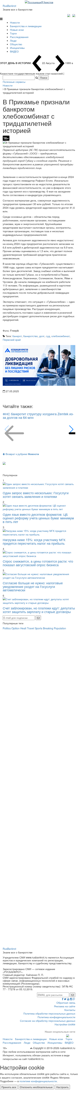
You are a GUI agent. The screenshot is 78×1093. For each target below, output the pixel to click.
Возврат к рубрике (22, 454)
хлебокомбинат (60, 336)
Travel (30, 628)
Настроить (62, 1087)
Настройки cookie (65, 1024)
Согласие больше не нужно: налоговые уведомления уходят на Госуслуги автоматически (33, 586)
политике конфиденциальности (38, 1081)
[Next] (71, 429)
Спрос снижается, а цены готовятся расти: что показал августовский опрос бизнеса (38, 563)
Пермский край (12, 339)
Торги (13, 33)
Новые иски (17, 29)
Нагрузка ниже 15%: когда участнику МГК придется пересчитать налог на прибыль (34, 541)
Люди (13, 40)
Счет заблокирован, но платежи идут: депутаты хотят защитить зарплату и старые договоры (39, 610)
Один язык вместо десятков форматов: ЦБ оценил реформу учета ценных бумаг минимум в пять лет (38, 518)
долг (41, 336)
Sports (38, 628)
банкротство (30, 336)
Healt (23, 628)
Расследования (19, 37)
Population (60, 628)
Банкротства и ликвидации (26, 26)
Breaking (48, 628)
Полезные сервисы (14, 82)
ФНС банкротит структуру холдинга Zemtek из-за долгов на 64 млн (38, 415)
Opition (15, 628)
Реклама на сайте (64, 1006)
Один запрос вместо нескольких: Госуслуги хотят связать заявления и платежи (36, 494)
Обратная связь (65, 1002)
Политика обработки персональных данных (49, 1013)
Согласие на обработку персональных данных (47, 1020)
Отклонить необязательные (36, 1087)
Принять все (8, 1087)
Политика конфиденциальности (56, 1017)
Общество (16, 44)
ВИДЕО (14, 51)
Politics (7, 628)
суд (48, 336)
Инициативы (17, 48)
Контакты (69, 1010)
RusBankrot (9, 6)
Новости (15, 22)
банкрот (17, 336)
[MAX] (69, 15)
